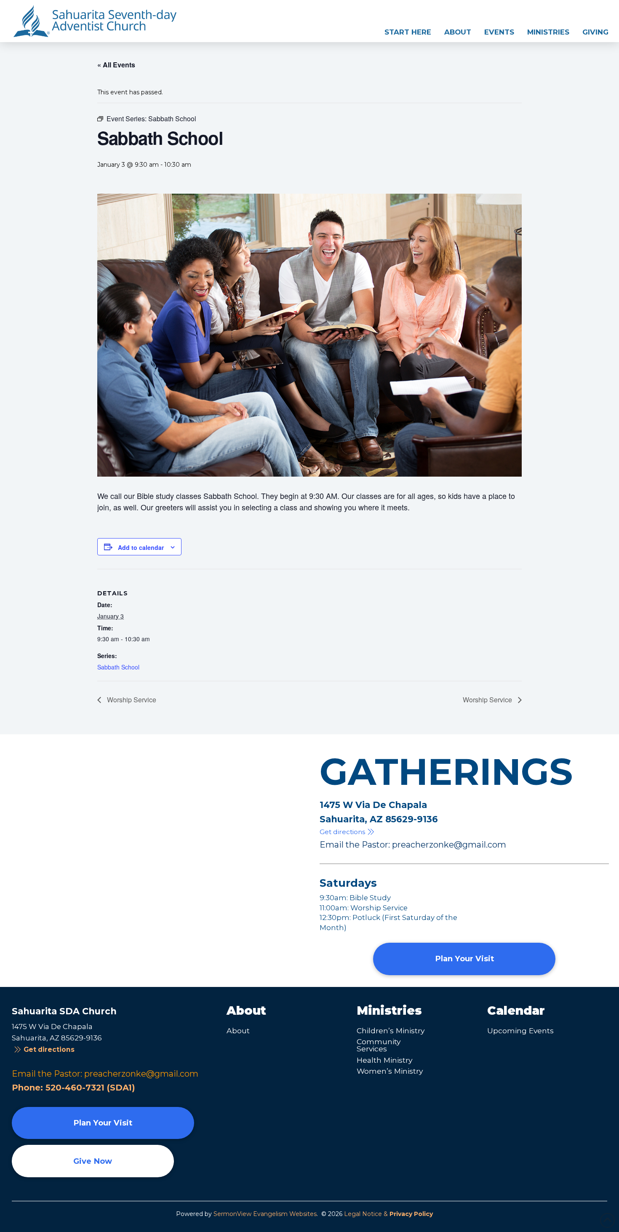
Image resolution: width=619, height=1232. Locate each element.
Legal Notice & (388, 1214)
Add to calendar (141, 547)
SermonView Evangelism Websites (265, 1214)
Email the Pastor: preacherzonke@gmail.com (413, 845)
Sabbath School (118, 667)
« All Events (116, 64)
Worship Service (130, 699)
